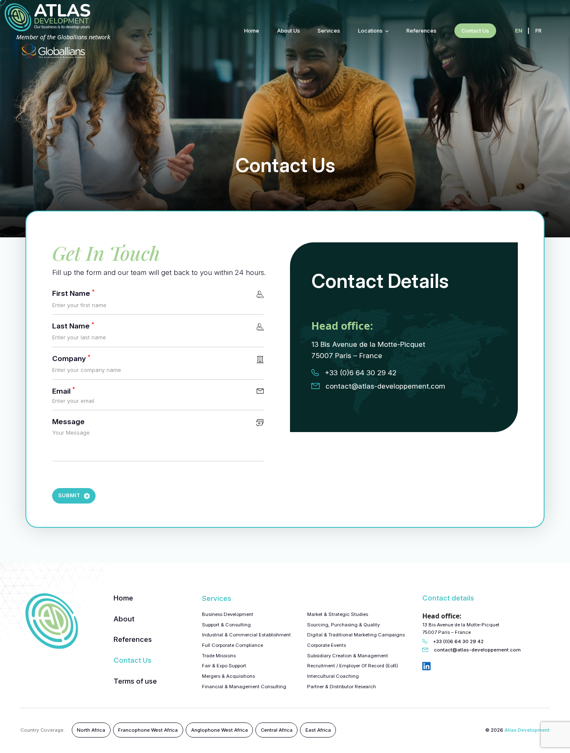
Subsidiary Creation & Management (347, 656)
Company (71, 359)
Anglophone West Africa (219, 730)
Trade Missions (219, 656)
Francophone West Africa (148, 730)
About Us (288, 31)
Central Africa (277, 730)
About (123, 618)
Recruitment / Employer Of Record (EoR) (352, 666)
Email (63, 391)
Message (68, 422)
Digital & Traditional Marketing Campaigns (356, 635)
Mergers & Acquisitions (228, 676)
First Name (73, 294)
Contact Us (132, 660)
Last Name (73, 326)
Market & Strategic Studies (337, 614)
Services (329, 31)
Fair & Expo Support (224, 666)
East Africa (318, 730)
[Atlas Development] (51, 621)
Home (251, 31)
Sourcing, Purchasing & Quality (343, 625)
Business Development (227, 614)
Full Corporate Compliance (232, 645)
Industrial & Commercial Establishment (246, 635)
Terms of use (135, 681)
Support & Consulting (226, 625)
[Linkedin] (426, 666)
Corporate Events (326, 645)
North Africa (91, 730)
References (421, 31)
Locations (370, 31)
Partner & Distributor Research (341, 686)
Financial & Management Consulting (244, 686)
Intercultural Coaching (333, 676)
